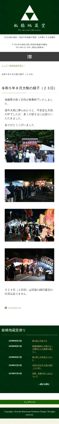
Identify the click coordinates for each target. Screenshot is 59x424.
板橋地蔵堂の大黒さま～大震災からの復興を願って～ (42, 349)
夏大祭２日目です (39, 341)
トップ (5, 65)
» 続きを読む (44, 384)
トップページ (29, 402)
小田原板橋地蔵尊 (30, 3)
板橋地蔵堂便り (16, 65)
